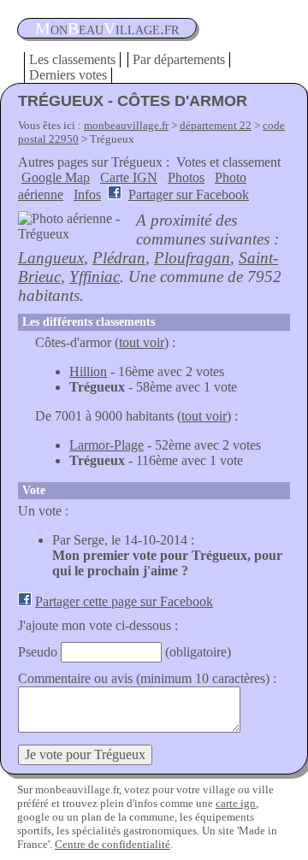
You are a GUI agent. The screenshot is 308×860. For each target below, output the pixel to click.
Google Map (55, 177)
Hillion (88, 371)
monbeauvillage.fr (126, 125)
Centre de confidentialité (112, 844)
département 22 (216, 125)
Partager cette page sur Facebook (124, 601)
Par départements (179, 59)
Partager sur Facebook (188, 194)
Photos (186, 177)
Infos (87, 194)
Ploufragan (192, 258)
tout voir (141, 342)
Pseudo (37, 652)
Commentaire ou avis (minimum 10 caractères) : (147, 678)
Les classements (72, 59)
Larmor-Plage (106, 445)
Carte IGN (128, 177)
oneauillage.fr (107, 28)
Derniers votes (68, 75)
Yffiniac (94, 277)
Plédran (118, 258)
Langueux (51, 258)
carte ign (236, 803)
